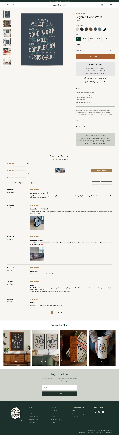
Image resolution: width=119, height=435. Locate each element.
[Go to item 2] (62, 170)
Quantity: (78, 50)
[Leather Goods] (73, 348)
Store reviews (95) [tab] (28, 183)
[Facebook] (99, 412)
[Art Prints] (16, 348)
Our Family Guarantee (83, 127)
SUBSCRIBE (59, 394)
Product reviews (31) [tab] (14, 183)
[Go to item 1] (57, 170)
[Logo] (59, 5)
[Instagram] (95, 412)
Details (78, 89)
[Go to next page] (70, 312)
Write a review (101, 170)
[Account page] (106, 5)
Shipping (79, 121)
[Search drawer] (102, 5)
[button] (80, 13)
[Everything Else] (102, 348)
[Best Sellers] (45, 348)
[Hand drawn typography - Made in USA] (59, 1)
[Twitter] (103, 412)
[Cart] (111, 5)
